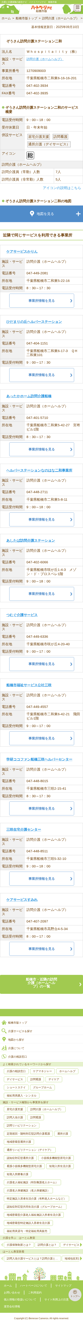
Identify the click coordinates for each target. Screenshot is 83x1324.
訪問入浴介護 (15, 1117)
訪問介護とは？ (47, 1244)
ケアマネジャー (42, 1071)
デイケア (53, 1079)
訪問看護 (35, 1079)
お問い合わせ (12, 1292)
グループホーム (42, 1087)
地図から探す (16, 1039)
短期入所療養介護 (17, 1174)
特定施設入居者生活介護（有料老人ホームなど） (36, 1198)
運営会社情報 (12, 1306)
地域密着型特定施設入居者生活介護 (28, 1222)
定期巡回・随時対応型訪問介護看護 (28, 1133)
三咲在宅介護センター (23, 829)
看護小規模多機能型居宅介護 (24, 1166)
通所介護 (62, 1133)
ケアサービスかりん (22, 251)
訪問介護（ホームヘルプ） (60, 18)
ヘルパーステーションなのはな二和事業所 (39, 470)
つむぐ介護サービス (22, 615)
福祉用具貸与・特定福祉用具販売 (27, 1231)
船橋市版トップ (26, 18)
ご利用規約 (35, 1292)
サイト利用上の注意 (56, 1299)
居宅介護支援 (15, 1109)
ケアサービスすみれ (22, 900)
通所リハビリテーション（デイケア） (30, 1149)
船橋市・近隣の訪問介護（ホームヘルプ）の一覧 (41, 982)
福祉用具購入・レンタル (21, 1095)
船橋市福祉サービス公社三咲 (29, 685)
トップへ (75, 1296)
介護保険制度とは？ (19, 1244)
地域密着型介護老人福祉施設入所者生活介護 (34, 1214)
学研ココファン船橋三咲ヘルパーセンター (39, 759)
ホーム (6, 18)
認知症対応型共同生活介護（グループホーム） (35, 1206)
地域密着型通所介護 (19, 1141)
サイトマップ (63, 1285)
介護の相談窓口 (17, 1056)
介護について (16, 1048)
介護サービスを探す (20, 1031)
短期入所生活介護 (60, 1166)
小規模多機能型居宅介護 (56, 1157)
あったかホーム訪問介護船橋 (29, 396)
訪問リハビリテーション (21, 1125)
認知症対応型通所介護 (20, 1157)
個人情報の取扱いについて (20, 1299)
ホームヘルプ (67, 1071)
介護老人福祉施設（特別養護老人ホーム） (32, 1182)
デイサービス (15, 1079)
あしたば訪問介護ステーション (30, 540)
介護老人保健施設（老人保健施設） (28, 1190)
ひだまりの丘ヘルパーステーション (34, 322)
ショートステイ (16, 1087)
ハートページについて (33, 1285)
